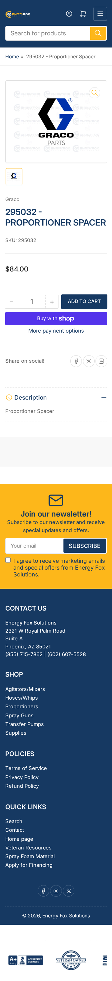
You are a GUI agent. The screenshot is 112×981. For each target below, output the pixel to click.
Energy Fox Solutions (66, 916)
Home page (19, 839)
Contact (14, 830)
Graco (12, 199)
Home (12, 57)
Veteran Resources (28, 847)
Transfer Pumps (24, 724)
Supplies (15, 733)
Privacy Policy (22, 777)
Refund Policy (22, 786)
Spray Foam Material (30, 856)
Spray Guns (19, 715)
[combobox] (56, 33)
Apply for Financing (29, 865)
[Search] (98, 33)
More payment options (56, 331)
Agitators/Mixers (25, 689)
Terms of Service (26, 768)
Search (13, 821)
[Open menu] (100, 13)
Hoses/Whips (21, 698)
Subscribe (84, 545)
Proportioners (21, 706)
